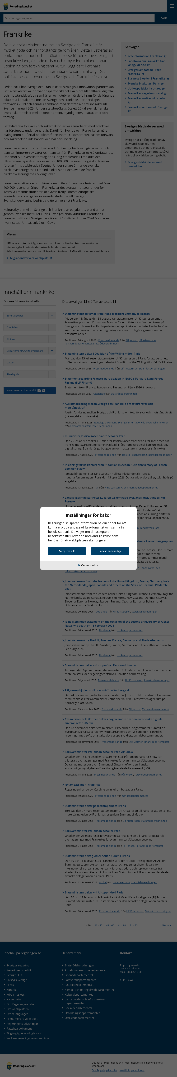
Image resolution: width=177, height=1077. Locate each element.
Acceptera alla (67, 551)
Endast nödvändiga (110, 551)
